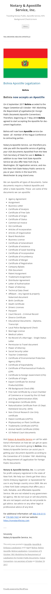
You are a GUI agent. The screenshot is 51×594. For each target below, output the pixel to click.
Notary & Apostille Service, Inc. (25, 7)
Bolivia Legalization (19, 551)
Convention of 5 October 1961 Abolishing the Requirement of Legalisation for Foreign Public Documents (22, 554)
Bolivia (34, 547)
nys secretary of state (23, 561)
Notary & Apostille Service (20, 439)
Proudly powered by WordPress (15, 589)
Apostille (27, 544)
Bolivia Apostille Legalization (21, 83)
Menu (25, 26)
